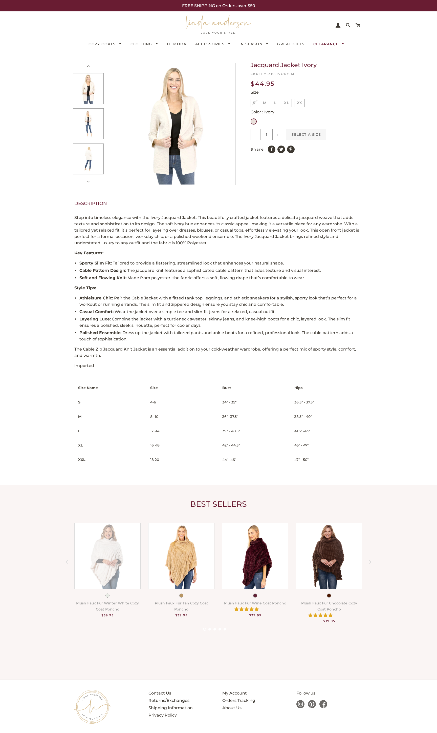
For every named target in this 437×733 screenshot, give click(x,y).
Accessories (210, 44)
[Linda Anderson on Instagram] (300, 706)
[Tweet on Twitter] (282, 148)
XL (287, 102)
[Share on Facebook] (272, 148)
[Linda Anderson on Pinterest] (312, 706)
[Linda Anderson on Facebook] (323, 706)
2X (299, 102)
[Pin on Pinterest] (292, 148)
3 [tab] (214, 629)
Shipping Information (170, 707)
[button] (247, 609)
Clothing (142, 44)
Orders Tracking (238, 700)
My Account (234, 693)
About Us (232, 707)
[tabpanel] (104, 576)
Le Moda (177, 44)
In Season (251, 44)
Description (90, 203)
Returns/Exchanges (168, 700)
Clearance (326, 44)
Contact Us (159, 693)
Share (257, 149)
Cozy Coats (103, 44)
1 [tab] (204, 629)
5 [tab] (224, 629)
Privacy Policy (162, 715)
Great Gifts (290, 44)
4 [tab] (219, 629)
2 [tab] (209, 629)
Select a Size (306, 134)
